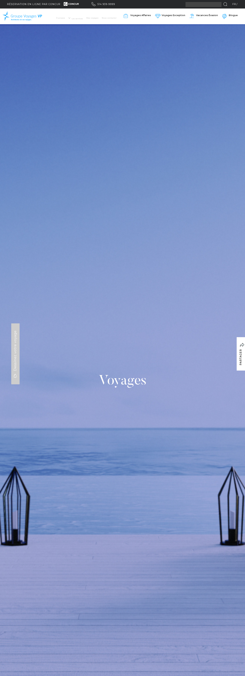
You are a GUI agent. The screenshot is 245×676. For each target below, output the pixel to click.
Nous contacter (109, 18)
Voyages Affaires (140, 15)
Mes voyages (92, 18)
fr (234, 4)
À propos (60, 18)
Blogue (233, 15)
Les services (77, 19)
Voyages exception (173, 15)
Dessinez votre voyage (15, 351)
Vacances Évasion (207, 15)
